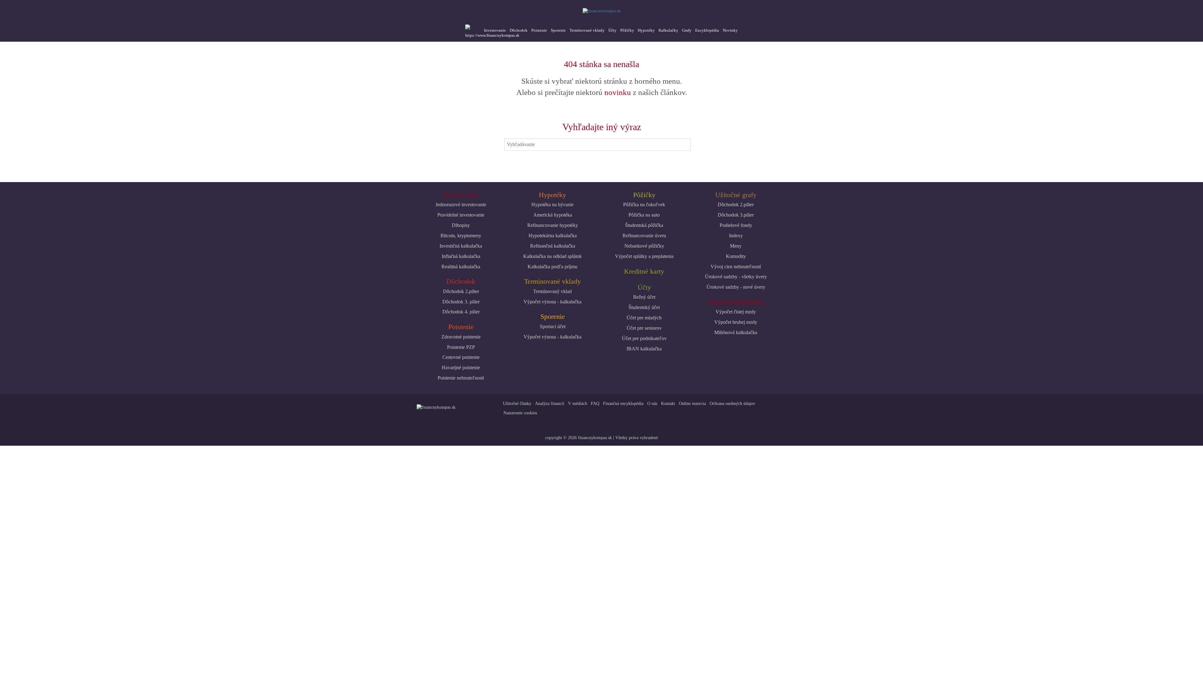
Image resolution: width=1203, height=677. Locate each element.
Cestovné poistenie (461, 357)
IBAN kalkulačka (644, 348)
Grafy (686, 30)
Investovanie (495, 30)
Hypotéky (646, 30)
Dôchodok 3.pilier (736, 215)
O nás (652, 403)
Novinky (730, 30)
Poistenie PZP (461, 347)
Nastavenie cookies (520, 413)
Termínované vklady (587, 30)
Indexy (736, 235)
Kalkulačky (668, 30)
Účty (612, 30)
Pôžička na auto (644, 215)
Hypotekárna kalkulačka (553, 235)
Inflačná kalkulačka (461, 256)
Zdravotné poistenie (461, 336)
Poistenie (539, 30)
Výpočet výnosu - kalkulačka (552, 301)
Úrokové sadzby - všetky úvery (736, 276)
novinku (617, 92)
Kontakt (668, 403)
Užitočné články (517, 403)
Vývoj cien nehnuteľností (736, 266)
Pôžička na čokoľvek (644, 204)
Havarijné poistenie (461, 367)
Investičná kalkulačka (461, 246)
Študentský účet (644, 307)
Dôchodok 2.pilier (461, 291)
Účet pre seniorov (644, 328)
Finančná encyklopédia (623, 403)
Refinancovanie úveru (644, 235)
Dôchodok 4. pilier (461, 311)
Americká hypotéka (552, 215)
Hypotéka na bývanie (552, 204)
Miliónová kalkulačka (735, 332)
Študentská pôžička (644, 225)
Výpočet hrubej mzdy (735, 322)
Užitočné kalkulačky (735, 302)
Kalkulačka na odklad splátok (552, 256)
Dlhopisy (461, 225)
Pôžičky (627, 30)
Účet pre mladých (644, 317)
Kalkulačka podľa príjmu (552, 266)
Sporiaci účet (552, 326)
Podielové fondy (736, 225)
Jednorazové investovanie (460, 204)
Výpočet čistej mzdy (736, 311)
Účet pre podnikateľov (644, 338)
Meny (736, 246)
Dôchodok (519, 30)
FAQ (595, 403)
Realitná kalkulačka (460, 266)
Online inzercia (692, 403)
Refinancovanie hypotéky (552, 225)
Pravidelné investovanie (460, 215)
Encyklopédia (707, 30)
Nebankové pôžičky (644, 246)
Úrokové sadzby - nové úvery (735, 287)
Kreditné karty (644, 271)
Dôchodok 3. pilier (461, 301)
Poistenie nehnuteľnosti (461, 377)
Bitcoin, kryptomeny (460, 235)
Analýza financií (549, 403)
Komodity (736, 256)
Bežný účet (644, 297)
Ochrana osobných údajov (732, 403)
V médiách (577, 403)
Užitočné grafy (736, 195)
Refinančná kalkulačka (552, 246)
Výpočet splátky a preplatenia (644, 256)
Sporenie (558, 30)
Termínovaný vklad (552, 291)
